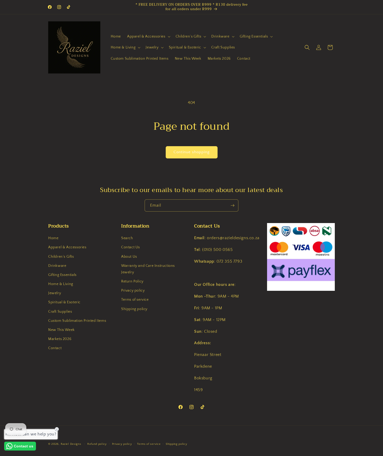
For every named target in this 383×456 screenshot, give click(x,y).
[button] (148, 36)
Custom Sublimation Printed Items (77, 321)
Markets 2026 (59, 339)
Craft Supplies (60, 312)
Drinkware (57, 266)
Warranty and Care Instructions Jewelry (148, 269)
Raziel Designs (71, 444)
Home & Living (60, 284)
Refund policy (97, 443)
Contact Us (130, 247)
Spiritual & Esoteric (64, 302)
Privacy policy (133, 291)
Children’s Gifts (61, 257)
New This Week (61, 330)
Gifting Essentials (62, 275)
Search (127, 238)
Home (53, 238)
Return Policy (132, 281)
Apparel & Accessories (67, 247)
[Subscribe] (232, 205)
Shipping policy (134, 309)
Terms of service (135, 300)
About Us (129, 257)
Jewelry (54, 293)
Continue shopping (192, 152)
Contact (54, 348)
